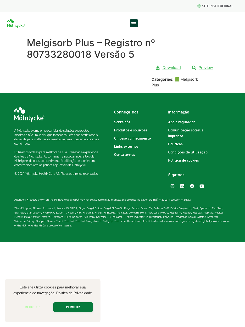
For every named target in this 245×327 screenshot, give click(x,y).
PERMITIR (73, 307)
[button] (134, 23)
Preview (206, 67)
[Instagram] (172, 186)
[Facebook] (192, 186)
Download (171, 67)
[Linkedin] (182, 186)
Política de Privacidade (74, 293)
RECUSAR (32, 307)
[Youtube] (202, 186)
